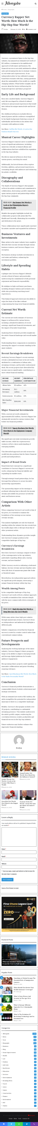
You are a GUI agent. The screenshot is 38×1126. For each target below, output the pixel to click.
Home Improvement (9, 1052)
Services (5, 1074)
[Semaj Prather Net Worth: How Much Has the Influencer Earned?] (28, 766)
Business (5, 1046)
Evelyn (6, 29)
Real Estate (6, 1068)
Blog (4, 1049)
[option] (19, 955)
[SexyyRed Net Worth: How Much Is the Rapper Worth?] (10, 794)
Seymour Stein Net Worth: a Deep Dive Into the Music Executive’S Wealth (28, 804)
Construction (7, 1093)
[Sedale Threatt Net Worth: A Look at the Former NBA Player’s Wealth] (10, 769)
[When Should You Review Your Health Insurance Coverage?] (7, 990)
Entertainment (7, 1077)
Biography (11, 9)
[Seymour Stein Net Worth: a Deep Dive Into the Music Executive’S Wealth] (28, 795)
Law (4, 1059)
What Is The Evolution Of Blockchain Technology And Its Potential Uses (24, 1016)
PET (4, 1102)
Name (4, 849)
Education (6, 1071)
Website (4, 863)
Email (4, 856)
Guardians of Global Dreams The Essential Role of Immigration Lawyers (24, 980)
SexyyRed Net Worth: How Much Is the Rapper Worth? (10, 803)
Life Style (6, 1065)
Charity (5, 1106)
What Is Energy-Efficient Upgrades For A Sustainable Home (23, 1007)
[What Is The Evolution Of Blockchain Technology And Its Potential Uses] (7, 1017)
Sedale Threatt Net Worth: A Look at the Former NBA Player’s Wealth (8, 782)
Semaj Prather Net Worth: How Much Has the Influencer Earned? (27, 775)
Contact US (25, 1118)
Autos (5, 1087)
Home (5, 9)
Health (5, 1055)
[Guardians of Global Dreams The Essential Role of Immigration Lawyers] (7, 981)
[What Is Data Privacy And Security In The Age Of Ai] (7, 999)
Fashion (5, 1062)
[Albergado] (12, 3)
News (4, 1037)
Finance (5, 1096)
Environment (7, 1099)
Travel (5, 1084)
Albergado (6, 1033)
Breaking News (7, 1080)
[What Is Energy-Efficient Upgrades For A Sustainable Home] (7, 1007)
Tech (4, 1040)
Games (5, 1090)
